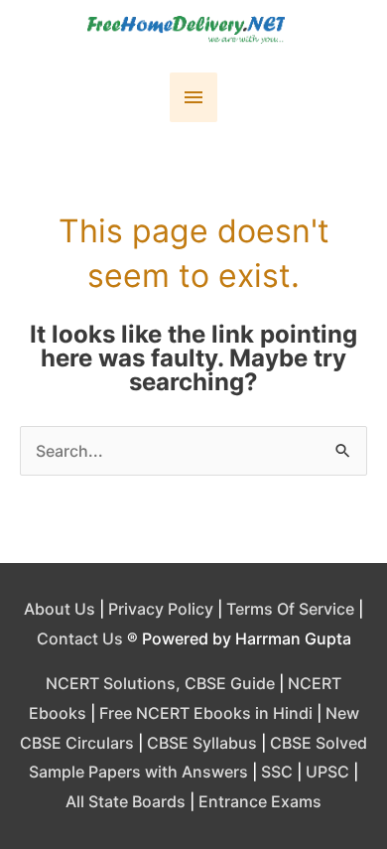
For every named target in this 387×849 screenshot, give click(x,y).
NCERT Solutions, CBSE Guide (160, 683)
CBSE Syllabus (202, 743)
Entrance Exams (260, 801)
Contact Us (80, 638)
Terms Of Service (290, 609)
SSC (277, 771)
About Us (59, 609)
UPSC (327, 771)
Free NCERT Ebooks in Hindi (206, 713)
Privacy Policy (160, 609)
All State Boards (125, 801)
